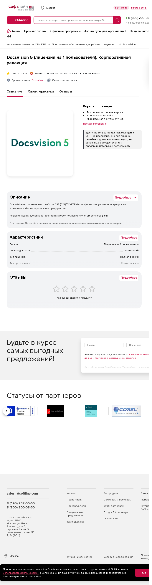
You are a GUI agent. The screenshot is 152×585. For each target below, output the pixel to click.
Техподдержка (75, 521)
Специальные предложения (75, 514)
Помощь (146, 499)
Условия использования (118, 556)
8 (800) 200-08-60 (21, 507)
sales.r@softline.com (139, 22)
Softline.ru (121, 7)
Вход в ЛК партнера (116, 512)
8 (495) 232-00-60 (21, 503)
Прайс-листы (74, 499)
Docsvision (38, 80)
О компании (111, 518)
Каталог (71, 493)
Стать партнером (114, 505)
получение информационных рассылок (115, 358)
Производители (76, 505)
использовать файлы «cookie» (21, 572)
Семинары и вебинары (117, 499)
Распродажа (111, 493)
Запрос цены (139, 7)
